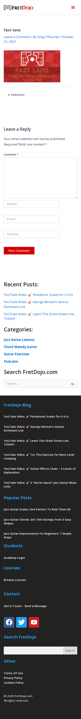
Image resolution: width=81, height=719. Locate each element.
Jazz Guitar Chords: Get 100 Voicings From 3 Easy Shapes (37, 521)
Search (70, 650)
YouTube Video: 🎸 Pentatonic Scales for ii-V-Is (38, 294)
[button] (73, 7)
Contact (12, 593)
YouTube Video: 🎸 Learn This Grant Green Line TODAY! (36, 442)
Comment (11, 154)
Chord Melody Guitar (20, 347)
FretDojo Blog (17, 405)
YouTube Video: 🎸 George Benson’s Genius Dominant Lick (34, 428)
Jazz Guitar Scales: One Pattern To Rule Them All (37, 509)
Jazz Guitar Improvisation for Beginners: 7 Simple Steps (37, 535)
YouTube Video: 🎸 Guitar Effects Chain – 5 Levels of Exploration (40, 470)
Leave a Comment (17, 37)
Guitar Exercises (16, 354)
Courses (12, 568)
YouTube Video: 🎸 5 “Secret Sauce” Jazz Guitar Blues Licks (40, 484)
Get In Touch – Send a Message (25, 606)
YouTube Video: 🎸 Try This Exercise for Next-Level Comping (39, 456)
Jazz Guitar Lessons (19, 339)
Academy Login (14, 558)
